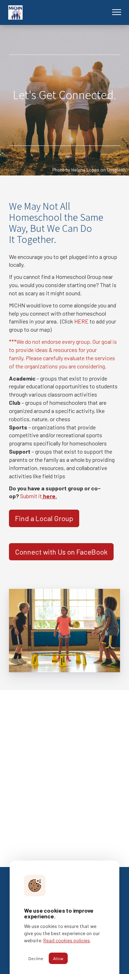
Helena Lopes (85, 170)
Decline (35, 958)
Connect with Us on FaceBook (61, 551)
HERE (81, 321)
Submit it (38, 496)
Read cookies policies (66, 940)
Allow (58, 958)
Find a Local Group (44, 518)
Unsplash (116, 170)
